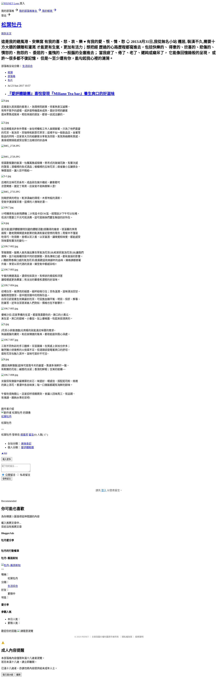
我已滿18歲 (8, 675)
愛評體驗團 (27, 447)
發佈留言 (7, 478)
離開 (18, 675)
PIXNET (85, 637)
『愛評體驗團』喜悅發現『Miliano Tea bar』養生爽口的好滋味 (61, 94)
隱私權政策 (127, 637)
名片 (10, 80)
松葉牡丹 (11, 25)
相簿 (10, 72)
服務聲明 (139, 637)
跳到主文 (6, 33)
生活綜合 (27, 66)
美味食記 (26, 443)
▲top (4, 453)
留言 (31, 434)
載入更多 (7, 459)
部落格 (11, 76)
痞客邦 (24, 434)
